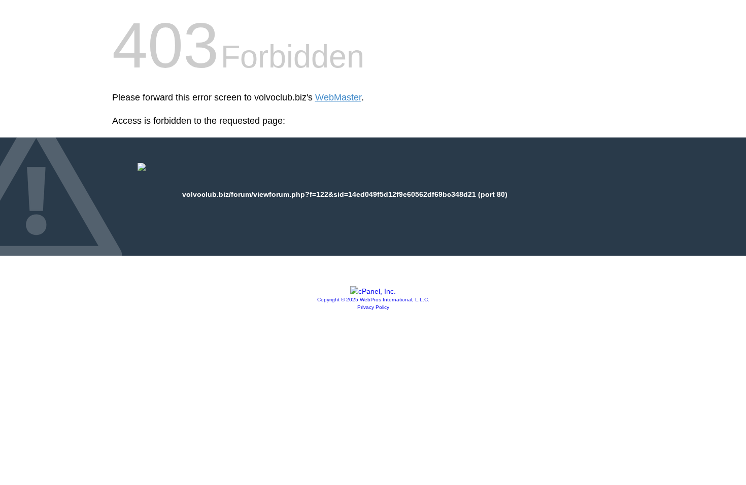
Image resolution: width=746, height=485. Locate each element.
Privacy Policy (373, 307)
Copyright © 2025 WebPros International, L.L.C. (373, 299)
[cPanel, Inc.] (373, 291)
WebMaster (338, 97)
